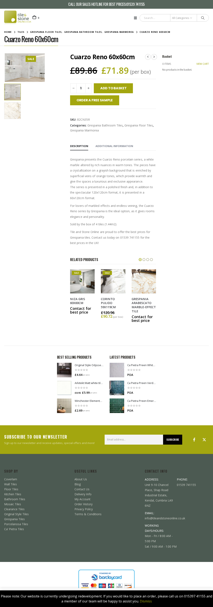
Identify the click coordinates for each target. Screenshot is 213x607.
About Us (80, 479)
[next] (154, 57)
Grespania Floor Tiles (138, 125)
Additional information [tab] (114, 146)
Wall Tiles (10, 484)
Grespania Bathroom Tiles (105, 125)
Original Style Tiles (16, 514)
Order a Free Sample (95, 100)
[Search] (203, 17)
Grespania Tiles (14, 519)
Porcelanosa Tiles (16, 524)
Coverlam (10, 479)
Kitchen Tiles (12, 494)
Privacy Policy (83, 509)
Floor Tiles (11, 489)
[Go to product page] (64, 370)
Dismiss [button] (146, 601)
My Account (82, 499)
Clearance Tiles (14, 509)
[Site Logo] (17, 18)
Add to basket (113, 88)
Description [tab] (79, 146)
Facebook (194, 439)
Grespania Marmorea (84, 130)
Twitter (204, 439)
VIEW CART (202, 64)
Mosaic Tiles (12, 504)
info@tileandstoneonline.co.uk (165, 518)
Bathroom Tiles (14, 499)
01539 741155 (135, 4)
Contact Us (81, 489)
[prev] (148, 57)
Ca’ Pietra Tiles (14, 529)
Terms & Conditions (88, 514)
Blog (77, 484)
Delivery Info (83, 494)
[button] (137, 17)
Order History (83, 504)
